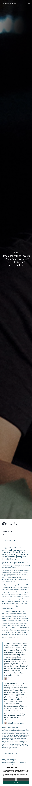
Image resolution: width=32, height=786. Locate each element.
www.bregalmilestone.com (9, 749)
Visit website (7, 540)
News (16, 252)
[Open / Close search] (24, 3)
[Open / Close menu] (29, 3)
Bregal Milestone (8, 753)
